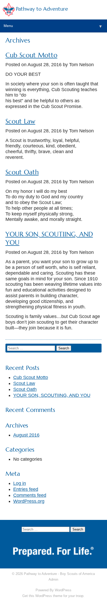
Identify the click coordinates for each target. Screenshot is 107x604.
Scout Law (20, 121)
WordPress (63, 590)
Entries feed (25, 489)
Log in (19, 483)
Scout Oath (22, 172)
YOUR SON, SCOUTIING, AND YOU (51, 395)
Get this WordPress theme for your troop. (53, 596)
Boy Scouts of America (77, 574)
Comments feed (29, 495)
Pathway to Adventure (42, 9)
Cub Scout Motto (31, 55)
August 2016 (26, 435)
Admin (53, 579)
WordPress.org (28, 501)
